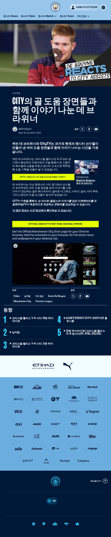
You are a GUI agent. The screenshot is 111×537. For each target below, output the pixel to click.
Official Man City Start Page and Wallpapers (55, 224)
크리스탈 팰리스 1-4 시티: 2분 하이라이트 (32, 345)
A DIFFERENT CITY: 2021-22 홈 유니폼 (86, 319)
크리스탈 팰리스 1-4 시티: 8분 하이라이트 (32, 319)
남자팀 (16, 332)
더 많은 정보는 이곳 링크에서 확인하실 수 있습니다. (42, 210)
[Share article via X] (82, 129)
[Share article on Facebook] (89, 129)
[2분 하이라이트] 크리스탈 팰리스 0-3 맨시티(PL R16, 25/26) (85, 332)
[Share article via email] (96, 129)
